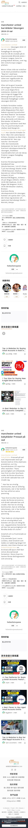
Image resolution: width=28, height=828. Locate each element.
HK (17, 808)
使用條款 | (17, 812)
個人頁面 (7, 787)
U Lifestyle (7, 808)
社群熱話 (19, 6)
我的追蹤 (10, 790)
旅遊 (2, 22)
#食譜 (18, 798)
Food (9, 810)
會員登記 (24, 2)
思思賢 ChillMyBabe (16, 294)
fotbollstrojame (11, 39)
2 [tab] (13, 12)
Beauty (22, 808)
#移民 (19, 801)
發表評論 (6, 313)
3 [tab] (15, 12)
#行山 (9, 798)
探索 (4, 777)
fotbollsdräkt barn (9, 547)
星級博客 (21, 777)
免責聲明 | (11, 812)
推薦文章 (14, 777)
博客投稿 (17, 780)
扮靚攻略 (7, 226)
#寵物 (4, 798)
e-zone (18, 810)
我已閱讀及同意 (14, 825)
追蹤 (23, 40)
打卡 (10, 224)
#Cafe (23, 798)
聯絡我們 (17, 814)
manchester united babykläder (9, 456)
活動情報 (13, 226)
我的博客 (17, 790)
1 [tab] (10, 12)
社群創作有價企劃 (7, 6)
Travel (13, 808)
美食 (18, 224)
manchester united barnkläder (9, 46)
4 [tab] (17, 12)
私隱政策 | (23, 812)
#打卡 (14, 798)
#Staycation (11, 801)
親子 (22, 224)
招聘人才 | (11, 814)
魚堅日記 (6, 294)
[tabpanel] (14, 10)
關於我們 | (5, 812)
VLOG (9, 777)
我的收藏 (20, 787)
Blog (14, 810)
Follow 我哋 (10, 231)
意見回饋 (10, 780)
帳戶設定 (14, 787)
